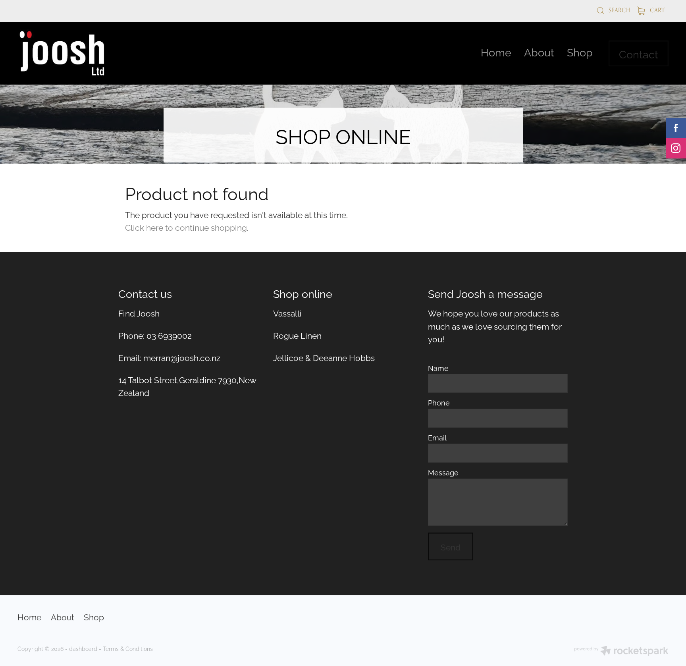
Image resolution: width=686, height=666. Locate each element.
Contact (638, 53)
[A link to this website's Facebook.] (676, 128)
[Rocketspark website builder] (621, 651)
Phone (439, 402)
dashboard (83, 648)
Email (437, 437)
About (539, 51)
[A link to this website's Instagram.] (676, 148)
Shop (580, 51)
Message (443, 472)
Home (496, 51)
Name (438, 368)
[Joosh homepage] (82, 53)
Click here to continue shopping (186, 227)
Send (451, 546)
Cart (656, 10)
